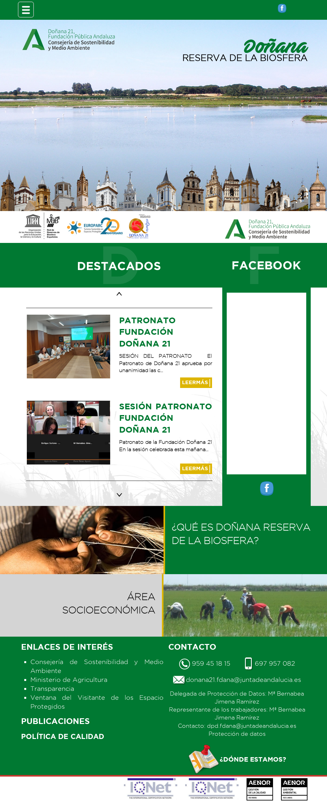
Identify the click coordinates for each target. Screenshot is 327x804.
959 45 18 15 (210, 663)
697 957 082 (274, 663)
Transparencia (52, 688)
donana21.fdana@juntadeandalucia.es (243, 679)
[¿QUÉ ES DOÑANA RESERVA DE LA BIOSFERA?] (245, 512)
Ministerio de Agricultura (68, 679)
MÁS (195, 382)
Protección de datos (237, 734)
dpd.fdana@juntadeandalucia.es (251, 726)
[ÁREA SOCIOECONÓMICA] (82, 580)
